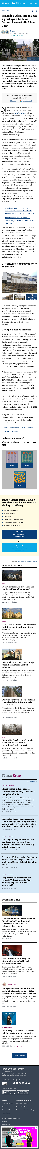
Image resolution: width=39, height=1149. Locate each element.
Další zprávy (19, 1055)
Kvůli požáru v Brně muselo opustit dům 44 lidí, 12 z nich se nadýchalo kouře (18, 792)
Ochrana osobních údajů (23, 1100)
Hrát (12, 465)
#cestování (15, 431)
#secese (6, 431)
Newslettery (6, 1124)
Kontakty (5, 1100)
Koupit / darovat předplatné (11, 1118)
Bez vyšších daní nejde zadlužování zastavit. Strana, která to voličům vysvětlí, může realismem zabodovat (19, 991)
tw (14, 31)
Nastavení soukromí (22, 1107)
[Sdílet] (33, 11)
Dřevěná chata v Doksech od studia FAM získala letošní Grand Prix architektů (18, 702)
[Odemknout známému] (36, 11)
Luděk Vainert (13, 984)
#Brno (6, 427)
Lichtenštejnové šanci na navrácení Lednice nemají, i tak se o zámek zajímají (19, 627)
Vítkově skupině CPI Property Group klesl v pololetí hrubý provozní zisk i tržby (16, 961)
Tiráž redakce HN (7, 1103)
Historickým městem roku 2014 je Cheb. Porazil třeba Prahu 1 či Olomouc (18, 665)
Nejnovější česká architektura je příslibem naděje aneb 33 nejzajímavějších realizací (17, 743)
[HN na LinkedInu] (23, 1083)
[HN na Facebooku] (17, 1083)
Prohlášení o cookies (22, 1103)
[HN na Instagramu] (20, 1083)
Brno (17, 775)
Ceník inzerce (6, 1113)
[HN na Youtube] (29, 1083)
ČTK (11, 31)
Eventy (4, 1121)
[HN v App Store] (23, 1092)
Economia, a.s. (15, 1072)
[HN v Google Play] (9, 1092)
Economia (5, 1107)
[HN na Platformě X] (14, 1083)
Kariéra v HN (6, 1110)
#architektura (15, 427)
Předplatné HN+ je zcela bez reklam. (27, 561)
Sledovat (13, 101)
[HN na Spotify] (26, 1083)
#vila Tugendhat (27, 427)
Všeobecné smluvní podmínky (25, 1110)
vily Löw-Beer (20, 113)
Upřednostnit (27, 101)
